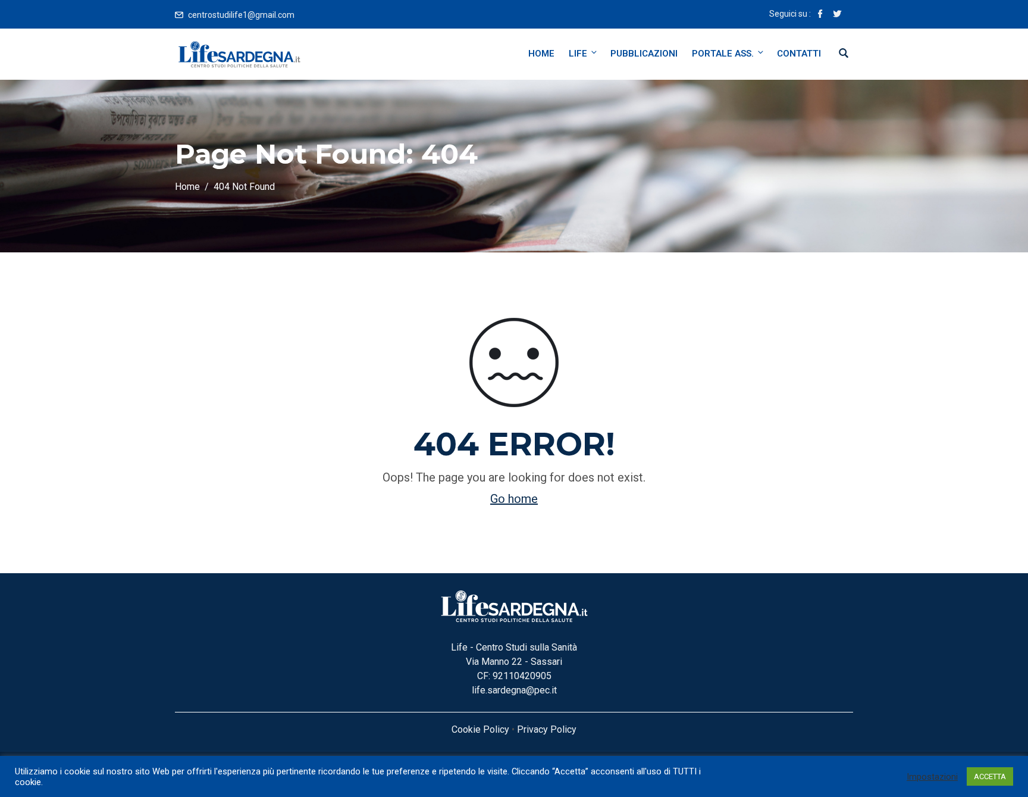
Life (578, 53)
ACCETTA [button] (990, 776)
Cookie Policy (480, 729)
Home (541, 53)
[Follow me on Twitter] (837, 15)
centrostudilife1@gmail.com (241, 15)
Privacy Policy (546, 729)
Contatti (799, 53)
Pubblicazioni (644, 53)
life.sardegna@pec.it (514, 690)
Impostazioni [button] (932, 776)
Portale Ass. (723, 53)
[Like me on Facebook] (820, 15)
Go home (514, 499)
